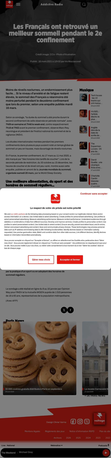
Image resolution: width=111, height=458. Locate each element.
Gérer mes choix (41, 259)
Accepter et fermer (70, 259)
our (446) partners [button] (18, 214)
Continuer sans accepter (93, 193)
